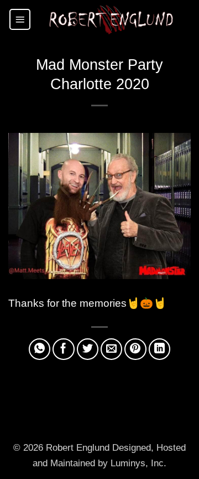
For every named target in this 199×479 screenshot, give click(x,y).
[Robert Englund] (111, 19)
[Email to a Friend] (112, 349)
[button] (19, 19)
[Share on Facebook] (64, 349)
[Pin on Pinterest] (135, 349)
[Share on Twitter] (88, 349)
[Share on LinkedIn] (160, 349)
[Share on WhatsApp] (40, 349)
